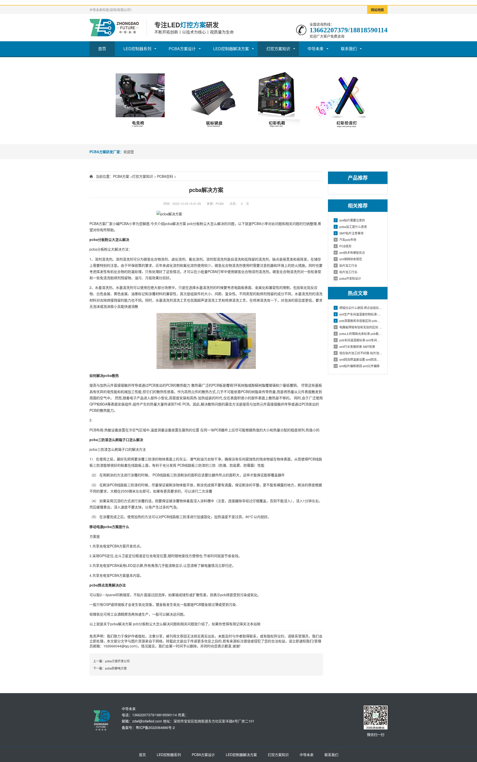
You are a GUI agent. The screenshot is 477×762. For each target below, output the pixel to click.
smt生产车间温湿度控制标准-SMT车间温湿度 (358, 314)
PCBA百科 (165, 176)
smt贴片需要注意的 (350, 220)
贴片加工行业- (346, 272)
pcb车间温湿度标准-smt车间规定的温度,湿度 (358, 340)
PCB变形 (343, 246)
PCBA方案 (121, 176)
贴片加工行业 (346, 265)
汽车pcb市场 (345, 239)
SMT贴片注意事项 (349, 233)
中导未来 (315, 48)
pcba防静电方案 (116, 668)
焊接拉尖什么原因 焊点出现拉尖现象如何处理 (358, 308)
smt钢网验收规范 (348, 259)
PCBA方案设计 (182, 48)
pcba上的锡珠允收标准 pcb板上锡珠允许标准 (358, 333)
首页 (102, 48)
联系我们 (349, 48)
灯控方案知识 (278, 48)
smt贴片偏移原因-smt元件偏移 (357, 366)
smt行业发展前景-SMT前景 (355, 346)
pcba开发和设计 (347, 278)
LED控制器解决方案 (231, 48)
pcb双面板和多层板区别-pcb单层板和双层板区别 (358, 320)
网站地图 (377, 9)
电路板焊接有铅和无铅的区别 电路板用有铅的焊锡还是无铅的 (358, 327)
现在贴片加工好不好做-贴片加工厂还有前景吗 (358, 353)
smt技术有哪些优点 (350, 252)
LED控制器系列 (137, 48)
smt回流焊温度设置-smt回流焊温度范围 (358, 359)
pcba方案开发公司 (117, 661)
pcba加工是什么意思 (351, 226)
